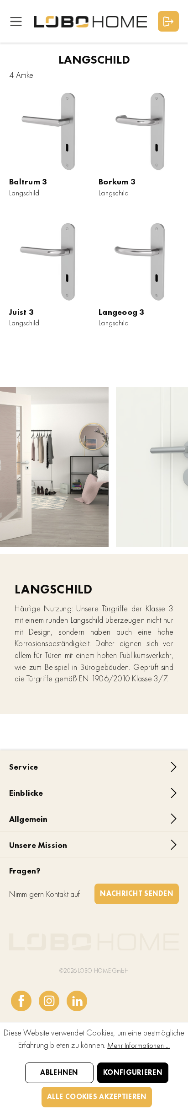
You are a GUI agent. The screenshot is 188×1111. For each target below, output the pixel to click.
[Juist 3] (49, 261)
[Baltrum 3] (49, 130)
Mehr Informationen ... (138, 1045)
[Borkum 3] (139, 130)
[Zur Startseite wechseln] (90, 21)
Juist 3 (21, 312)
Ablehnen (59, 1072)
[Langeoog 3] (139, 261)
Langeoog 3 (122, 312)
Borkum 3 (117, 181)
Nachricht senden (136, 893)
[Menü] (16, 21)
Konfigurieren (132, 1072)
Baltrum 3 (28, 181)
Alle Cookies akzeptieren (97, 1096)
